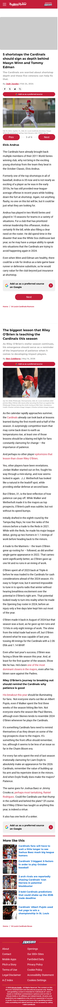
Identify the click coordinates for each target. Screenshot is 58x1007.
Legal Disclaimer (11, 974)
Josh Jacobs (12, 83)
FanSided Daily (35, 959)
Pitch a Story (9, 964)
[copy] (20, 89)
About (5, 948)
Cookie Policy (34, 969)
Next (46, 137)
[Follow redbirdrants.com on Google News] (51, 285)
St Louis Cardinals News (21, 926)
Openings (32, 948)
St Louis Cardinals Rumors (22, 306)
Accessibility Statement (40, 974)
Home (5, 306)
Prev (11, 137)
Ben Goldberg (13, 358)
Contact (6, 954)
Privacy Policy (35, 964)
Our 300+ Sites (35, 954)
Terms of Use (9, 969)
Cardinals (12, 417)
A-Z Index (7, 980)
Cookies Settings (36, 980)
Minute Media (16, 987)
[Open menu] (4, 4)
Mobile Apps (9, 959)
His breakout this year (15, 694)
